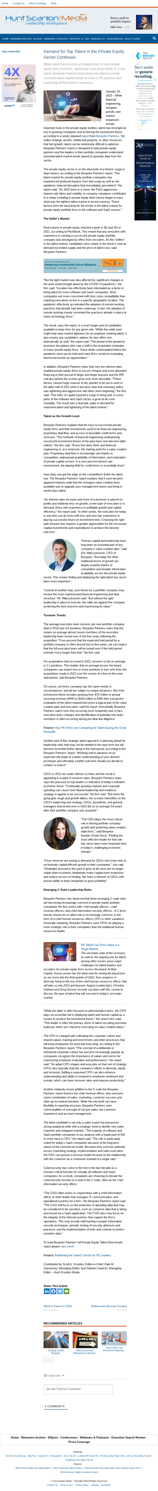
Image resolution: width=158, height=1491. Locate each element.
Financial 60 (55, 1456)
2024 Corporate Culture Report (67, 1468)
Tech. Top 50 (70, 1456)
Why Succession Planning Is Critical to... (85, 1352)
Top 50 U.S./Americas (16, 1456)
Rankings (96, 39)
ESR (87, 39)
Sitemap (95, 1485)
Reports (75, 39)
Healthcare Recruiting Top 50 (79, 1460)
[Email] (66, 1291)
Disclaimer (106, 1485)
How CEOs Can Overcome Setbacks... (114, 1349)
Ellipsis (37, 39)
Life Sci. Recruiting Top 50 (138, 1456)
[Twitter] (60, 1291)
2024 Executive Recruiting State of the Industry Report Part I (112, 1468)
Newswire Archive (21, 39)
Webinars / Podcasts (56, 39)
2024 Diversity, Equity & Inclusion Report (79, 1472)
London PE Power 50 (88, 1456)
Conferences (115, 39)
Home (5, 3)
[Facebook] (53, 1291)
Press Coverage (37, 3)
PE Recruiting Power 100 (112, 1456)
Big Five (32, 1456)
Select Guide (132, 39)
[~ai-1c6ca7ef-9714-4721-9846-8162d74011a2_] (130, 17)
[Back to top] (152, 1485)
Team (53, 3)
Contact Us (18, 3)
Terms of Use (66, 1485)
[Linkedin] (47, 1291)
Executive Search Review (128, 1437)
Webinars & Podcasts (94, 1437)
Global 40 (43, 1456)
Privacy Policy (82, 1485)
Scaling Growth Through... (56, 1352)
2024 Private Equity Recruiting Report (32, 1468)
